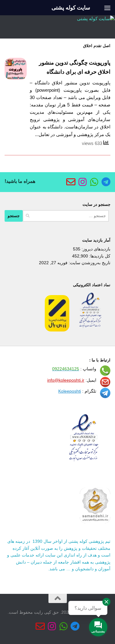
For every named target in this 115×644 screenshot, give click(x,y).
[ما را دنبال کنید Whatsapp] (94, 182)
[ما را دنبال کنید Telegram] (105, 182)
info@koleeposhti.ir (65, 380)
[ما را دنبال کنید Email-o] (70, 182)
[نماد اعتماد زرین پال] (57, 330)
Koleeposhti (69, 391)
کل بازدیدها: (99, 256)
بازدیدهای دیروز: (95, 248)
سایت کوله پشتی (71, 8)
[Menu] (107, 7)
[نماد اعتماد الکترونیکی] (90, 330)
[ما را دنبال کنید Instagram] (82, 182)
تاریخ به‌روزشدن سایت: (88, 262)
